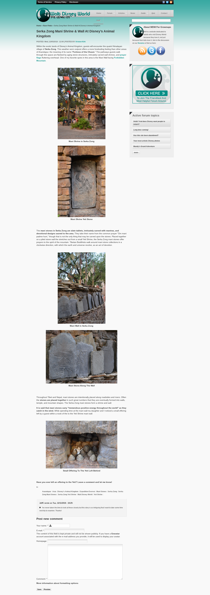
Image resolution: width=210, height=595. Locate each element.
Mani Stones (101, 491)
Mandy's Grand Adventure (144, 146)
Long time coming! (140, 130)
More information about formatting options (57, 583)
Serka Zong (112, 491)
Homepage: (42, 541)
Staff (98, 20)
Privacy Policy (60, 2)
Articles (121, 13)
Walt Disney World (85, 494)
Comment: (41, 579)
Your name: (42, 525)
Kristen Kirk (81, 42)
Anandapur (46, 491)
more (136, 152)
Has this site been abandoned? (145, 135)
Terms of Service (45, 2)
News (133, 13)
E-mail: (40, 530)
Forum (109, 13)
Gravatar (115, 533)
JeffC (41, 503)
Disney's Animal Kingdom (67, 491)
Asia (54, 491)
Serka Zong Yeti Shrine (67, 494)
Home (98, 13)
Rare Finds (47, 26)
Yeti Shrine (98, 494)
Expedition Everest (87, 491)
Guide (143, 13)
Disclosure (73, 2)
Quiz (153, 13)
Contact (164, 13)
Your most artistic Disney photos (146, 141)
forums (141, 43)
